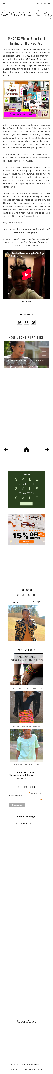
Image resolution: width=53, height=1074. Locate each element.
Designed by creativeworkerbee (26, 1069)
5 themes (33, 193)
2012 (27, 56)
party (34, 52)
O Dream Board (34, 59)
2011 (44, 52)
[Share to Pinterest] (33, 322)
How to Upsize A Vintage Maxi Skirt (26, 726)
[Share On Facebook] (26, 322)
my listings (27, 775)
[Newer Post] (6, 449)
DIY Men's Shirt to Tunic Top (26, 764)
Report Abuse (26, 1021)
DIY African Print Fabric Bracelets (26, 688)
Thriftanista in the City (23, 1065)
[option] (26, 354)
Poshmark (21, 778)
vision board (28, 315)
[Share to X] (19, 322)
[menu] (4, 3)
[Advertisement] (26, 410)
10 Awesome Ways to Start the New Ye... (26, 360)
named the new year (21, 196)
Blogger (32, 816)
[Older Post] (46, 449)
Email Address (25, 796)
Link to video (27, 302)
